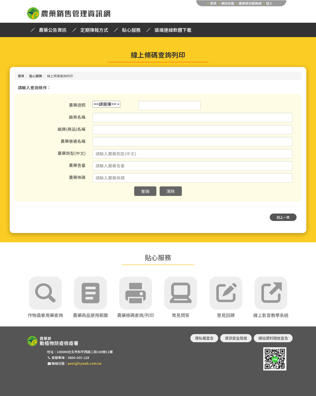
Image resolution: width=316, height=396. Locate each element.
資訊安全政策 (236, 338)
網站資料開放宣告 (273, 338)
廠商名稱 (77, 117)
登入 (269, 3)
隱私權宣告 (204, 338)
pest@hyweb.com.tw (85, 363)
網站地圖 (227, 3)
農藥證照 (77, 105)
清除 (171, 191)
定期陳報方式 (94, 30)
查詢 (145, 191)
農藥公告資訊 (53, 30)
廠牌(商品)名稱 (72, 129)
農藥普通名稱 (73, 141)
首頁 (213, 3)
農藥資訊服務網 (250, 3)
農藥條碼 (77, 177)
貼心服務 (131, 30)
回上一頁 (283, 217)
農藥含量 (77, 165)
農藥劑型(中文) (72, 153)
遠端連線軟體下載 (173, 30)
